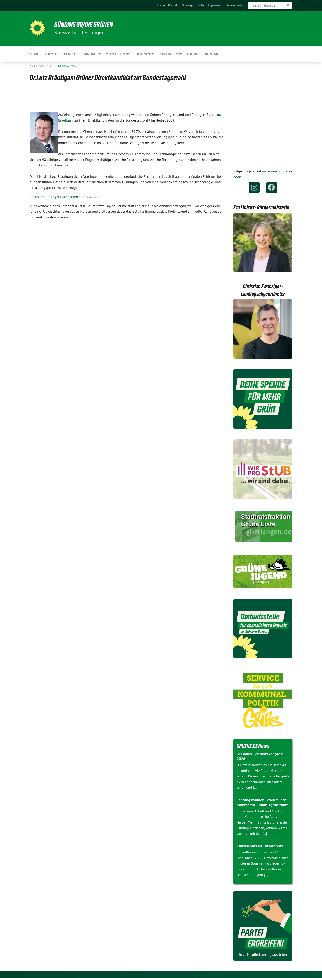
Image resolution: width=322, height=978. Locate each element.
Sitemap (187, 5)
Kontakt (173, 5)
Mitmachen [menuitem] (115, 54)
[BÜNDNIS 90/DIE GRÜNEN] (37, 28)
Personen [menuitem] (141, 54)
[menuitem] (161, 5)
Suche (200, 5)
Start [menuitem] (35, 54)
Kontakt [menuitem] (212, 54)
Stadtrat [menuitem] (89, 54)
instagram (269, 171)
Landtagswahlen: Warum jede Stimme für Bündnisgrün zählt (262, 802)
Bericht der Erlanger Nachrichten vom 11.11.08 (64, 196)
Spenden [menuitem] (69, 54)
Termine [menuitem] (193, 54)
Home (161, 5)
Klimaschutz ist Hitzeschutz (260, 846)
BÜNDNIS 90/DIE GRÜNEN (83, 25)
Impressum (215, 5)
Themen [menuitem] (51, 54)
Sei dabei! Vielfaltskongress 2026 (260, 756)
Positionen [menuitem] (168, 54)
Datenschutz (234, 5)
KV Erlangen (39, 66)
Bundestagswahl (65, 66)
